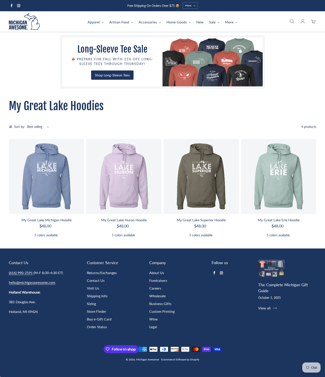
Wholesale (157, 296)
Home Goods (177, 22)
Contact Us (96, 280)
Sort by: (19, 127)
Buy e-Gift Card (99, 319)
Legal (153, 327)
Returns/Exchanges (102, 273)
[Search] (291, 21)
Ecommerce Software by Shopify (180, 359)
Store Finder (96, 311)
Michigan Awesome (147, 359)
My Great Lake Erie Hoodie (279, 220)
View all (264, 308)
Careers (155, 288)
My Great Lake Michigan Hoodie (46, 220)
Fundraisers (158, 280)
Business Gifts (160, 303)
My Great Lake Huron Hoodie (124, 220)
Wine (153, 319)
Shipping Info (97, 296)
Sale (212, 22)
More (229, 22)
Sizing (91, 303)
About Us (156, 273)
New (200, 22)
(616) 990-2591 (21, 273)
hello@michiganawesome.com (32, 282)
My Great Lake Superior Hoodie (201, 220)
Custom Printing (162, 311)
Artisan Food (119, 22)
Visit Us (93, 288)
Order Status (97, 327)
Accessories (148, 22)
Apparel (94, 22)
